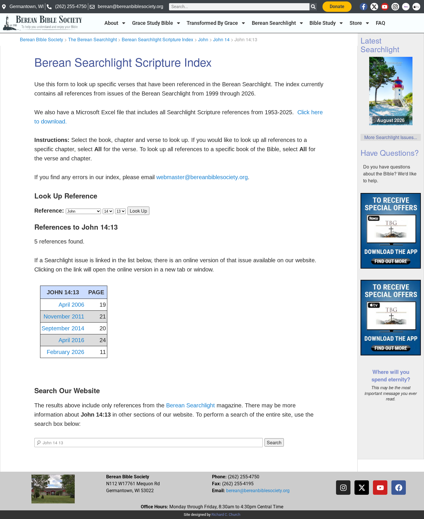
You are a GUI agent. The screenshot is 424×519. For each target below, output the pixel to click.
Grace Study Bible (152, 23)
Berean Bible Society (41, 39)
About (111, 23)
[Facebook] (398, 487)
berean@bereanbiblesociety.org (258, 490)
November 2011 (64, 316)
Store (356, 23)
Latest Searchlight (380, 44)
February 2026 (65, 352)
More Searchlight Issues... (390, 137)
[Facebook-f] (363, 7)
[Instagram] (395, 7)
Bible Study (322, 23)
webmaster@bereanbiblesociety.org (202, 177)
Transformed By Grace (212, 23)
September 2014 (63, 328)
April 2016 (71, 340)
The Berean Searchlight (92, 39)
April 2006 (71, 304)
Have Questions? (390, 152)
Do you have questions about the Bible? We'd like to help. (390, 173)
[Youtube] (385, 7)
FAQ (380, 23)
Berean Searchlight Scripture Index (157, 39)
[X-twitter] (374, 7)
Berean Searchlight (274, 23)
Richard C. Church (225, 514)
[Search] (313, 6)
